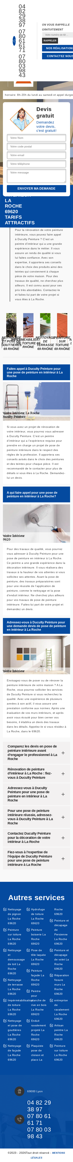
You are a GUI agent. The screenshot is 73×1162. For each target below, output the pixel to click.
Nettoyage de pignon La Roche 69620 (14, 916)
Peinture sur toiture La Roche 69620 (14, 936)
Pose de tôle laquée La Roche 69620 (38, 957)
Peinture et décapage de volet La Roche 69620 (61, 959)
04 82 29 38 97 (22, 15)
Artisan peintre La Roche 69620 (61, 1032)
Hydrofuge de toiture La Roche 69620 (38, 916)
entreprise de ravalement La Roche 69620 (61, 1009)
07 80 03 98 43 (22, 65)
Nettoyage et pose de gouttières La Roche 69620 (15, 1030)
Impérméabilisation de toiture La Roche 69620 (16, 1007)
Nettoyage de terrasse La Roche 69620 (15, 986)
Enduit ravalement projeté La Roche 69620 (38, 1030)
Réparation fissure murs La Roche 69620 (61, 984)
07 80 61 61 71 (22, 40)
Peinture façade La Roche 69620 (37, 977)
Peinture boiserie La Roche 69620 (38, 936)
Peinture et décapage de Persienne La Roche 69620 (61, 932)
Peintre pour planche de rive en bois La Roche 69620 (39, 1003)
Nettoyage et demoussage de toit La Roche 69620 (16, 962)
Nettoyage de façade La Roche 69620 (14, 1052)
